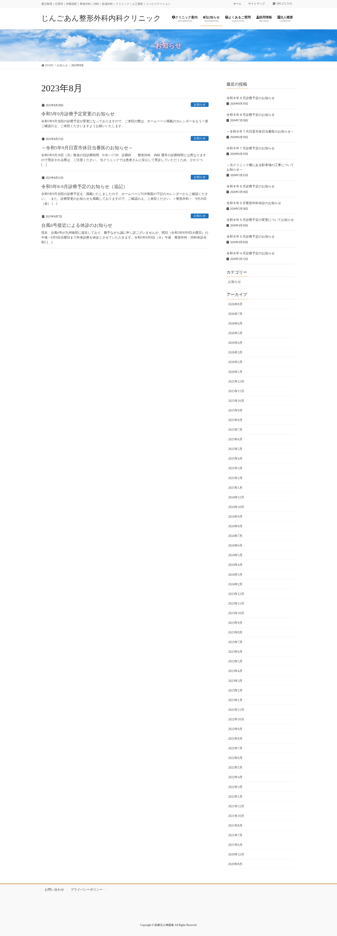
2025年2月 (235, 478)
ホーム (237, 3)
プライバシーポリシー (87, 889)
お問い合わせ (54, 889)
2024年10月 (236, 507)
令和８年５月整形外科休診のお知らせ (254, 203)
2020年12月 (236, 854)
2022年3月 (235, 787)
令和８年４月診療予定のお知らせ (251, 253)
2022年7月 (235, 748)
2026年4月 (235, 342)
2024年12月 (236, 497)
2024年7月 (235, 536)
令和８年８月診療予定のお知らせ (251, 115)
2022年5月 (235, 767)
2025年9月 (235, 410)
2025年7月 (235, 429)
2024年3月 (235, 574)
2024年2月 (235, 584)
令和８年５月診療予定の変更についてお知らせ (260, 220)
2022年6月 (235, 758)
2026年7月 (235, 314)
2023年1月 (235, 700)
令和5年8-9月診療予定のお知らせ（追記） (84, 186)
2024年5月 (235, 555)
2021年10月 (236, 816)
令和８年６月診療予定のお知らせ (251, 186)
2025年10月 (236, 401)
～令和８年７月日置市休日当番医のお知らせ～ (260, 131)
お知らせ (200, 104)
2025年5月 (235, 449)
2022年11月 (236, 709)
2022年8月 (235, 738)
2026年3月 (235, 352)
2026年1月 (235, 372)
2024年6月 (235, 545)
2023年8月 (235, 632)
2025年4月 (235, 458)
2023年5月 (235, 661)
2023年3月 (235, 681)
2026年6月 (235, 323)
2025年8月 (235, 420)
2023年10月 (236, 613)
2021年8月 (235, 825)
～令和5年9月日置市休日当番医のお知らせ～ (87, 147)
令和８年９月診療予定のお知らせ (251, 98)
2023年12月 (236, 594)
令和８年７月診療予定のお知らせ (251, 148)
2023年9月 (235, 623)
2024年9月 (235, 516)
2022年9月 (235, 729)
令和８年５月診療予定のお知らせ (251, 236)
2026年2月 (235, 362)
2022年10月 (236, 719)
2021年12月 (236, 806)
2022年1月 (235, 796)
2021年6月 (235, 845)
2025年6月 (235, 439)
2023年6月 (235, 651)
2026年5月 (235, 333)
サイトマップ (256, 3)
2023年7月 (235, 642)
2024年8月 (235, 526)
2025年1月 (235, 487)
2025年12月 (236, 381)
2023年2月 (235, 690)
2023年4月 (235, 671)
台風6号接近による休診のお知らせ (76, 225)
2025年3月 (235, 468)
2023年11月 (236, 603)
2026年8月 (235, 304)
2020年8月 (235, 864)
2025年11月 (236, 391)
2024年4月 (235, 565)
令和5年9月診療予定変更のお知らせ (78, 113)
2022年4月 (235, 777)
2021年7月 (235, 835)
